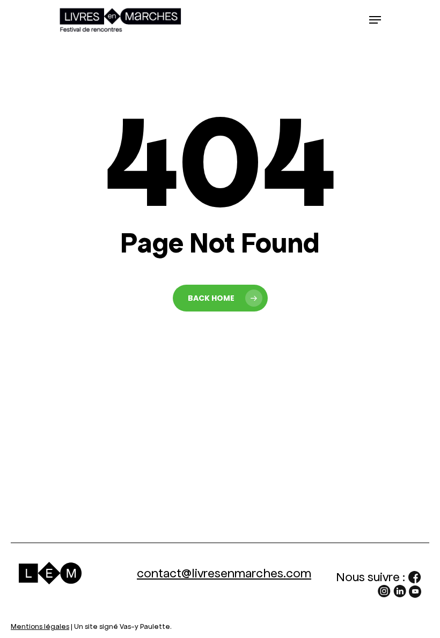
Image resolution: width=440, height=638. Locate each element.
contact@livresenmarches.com (224, 573)
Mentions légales (40, 626)
